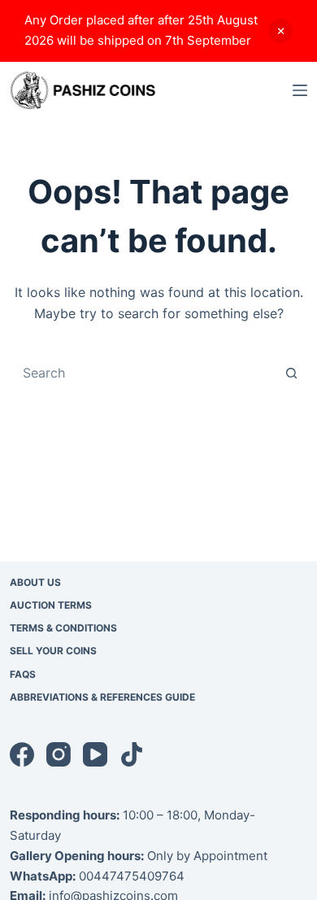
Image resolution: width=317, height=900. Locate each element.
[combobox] (143, 372)
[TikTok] (131, 754)
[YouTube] (95, 754)
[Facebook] (22, 754)
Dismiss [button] (280, 31)
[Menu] (300, 90)
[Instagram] (58, 754)
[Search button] (291, 372)
